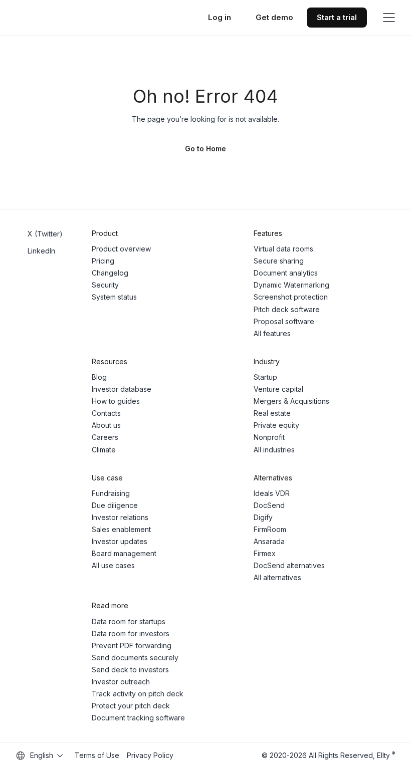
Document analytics (286, 273)
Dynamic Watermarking (291, 285)
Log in (219, 17)
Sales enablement (121, 529)
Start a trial (337, 17)
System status (114, 297)
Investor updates (119, 541)
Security (105, 285)
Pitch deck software (287, 309)
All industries (274, 449)
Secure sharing (279, 261)
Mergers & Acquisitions (291, 401)
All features (272, 333)
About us (106, 425)
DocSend (269, 505)
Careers (105, 437)
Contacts (106, 413)
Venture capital (278, 389)
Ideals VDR (272, 493)
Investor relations (120, 517)
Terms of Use (97, 755)
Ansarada (269, 541)
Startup (265, 377)
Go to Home (205, 148)
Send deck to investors (130, 669)
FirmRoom (270, 529)
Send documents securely (135, 657)
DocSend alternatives (289, 565)
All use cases (113, 565)
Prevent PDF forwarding (131, 645)
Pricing (103, 261)
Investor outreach (121, 681)
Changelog (110, 273)
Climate (104, 449)
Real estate (272, 413)
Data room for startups (128, 621)
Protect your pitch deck (131, 705)
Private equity (276, 425)
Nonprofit (269, 437)
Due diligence (115, 505)
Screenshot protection (291, 297)
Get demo (274, 17)
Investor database (121, 389)
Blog (99, 377)
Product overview (121, 248)
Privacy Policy (150, 755)
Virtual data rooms (283, 248)
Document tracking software (138, 717)
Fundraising (111, 493)
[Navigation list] (389, 18)
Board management (124, 553)
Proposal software (284, 321)
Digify (263, 517)
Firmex (265, 553)
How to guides (116, 401)
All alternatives (277, 577)
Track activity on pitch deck (137, 693)
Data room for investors (130, 633)
